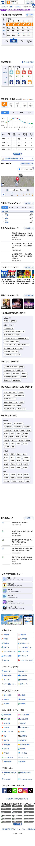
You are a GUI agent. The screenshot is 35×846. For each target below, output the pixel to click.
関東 (11, 6)
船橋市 (22, 430)
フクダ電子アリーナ (23, 345)
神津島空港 (16, 373)
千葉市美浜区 (8, 430)
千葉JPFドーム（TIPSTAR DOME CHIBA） (16, 338)
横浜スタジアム (8, 395)
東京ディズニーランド (10, 392)
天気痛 (5, 77)
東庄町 (19, 460)
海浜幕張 (13, 321)
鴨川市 (26, 474)
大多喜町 (14, 481)
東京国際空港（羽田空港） (11, 377)
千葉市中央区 (8, 423)
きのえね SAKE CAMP (11, 341)
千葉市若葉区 (17, 427)
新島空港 (24, 373)
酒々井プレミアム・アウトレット (13, 348)
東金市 (19, 454)
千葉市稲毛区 (8, 427)
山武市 (19, 457)
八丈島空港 (20, 370)
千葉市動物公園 (8, 328)
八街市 (6, 443)
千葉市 (6, 321)
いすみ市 (6, 481)
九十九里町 (26, 460)
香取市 (12, 457)
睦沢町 (26, 464)
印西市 (12, 443)
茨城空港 (23, 377)
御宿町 (21, 481)
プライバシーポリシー (20, 829)
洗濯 (5, 82)
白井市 (19, 443)
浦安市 (21, 440)
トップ (3, 6)
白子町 (12, 467)
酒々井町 (6, 447)
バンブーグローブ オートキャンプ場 (14, 331)
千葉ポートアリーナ (9, 345)
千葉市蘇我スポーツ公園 (11, 351)
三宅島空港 (7, 373)
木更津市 (13, 474)
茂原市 (12, 454)
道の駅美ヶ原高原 (9, 409)
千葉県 (18, 6)
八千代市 (24, 437)
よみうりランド (21, 409)
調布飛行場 (7, 380)
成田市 (12, 433)
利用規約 (10, 829)
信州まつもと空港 (9, 370)
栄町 (13, 447)
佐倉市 (19, 433)
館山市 (6, 474)
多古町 (12, 460)
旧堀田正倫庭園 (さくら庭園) (12, 335)
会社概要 (4, 829)
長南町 (25, 467)
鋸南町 (27, 481)
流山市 (17, 437)
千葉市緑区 (27, 427)
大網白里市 (26, 457)
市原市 (11, 437)
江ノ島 (22, 402)
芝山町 (6, 464)
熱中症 (5, 72)
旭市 (24, 454)
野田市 (6, 433)
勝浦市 (20, 474)
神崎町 (6, 460)
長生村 (6, 467)
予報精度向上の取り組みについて (17, 799)
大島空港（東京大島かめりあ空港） (14, 367)
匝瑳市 (6, 457)
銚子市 (6, 454)
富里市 (25, 443)
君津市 (6, 478)
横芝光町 (13, 464)
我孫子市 (6, 440)
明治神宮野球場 (19, 395)
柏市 (5, 437)
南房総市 (26, 478)
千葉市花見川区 (18, 423)
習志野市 (25, 433)
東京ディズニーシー (9, 399)
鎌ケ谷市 (14, 440)
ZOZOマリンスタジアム (10, 402)
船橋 (6, 222)
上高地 (21, 392)
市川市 (16, 430)
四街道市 (28, 440)
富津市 (12, 478)
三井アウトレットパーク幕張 (12, 354)
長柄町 (19, 467)
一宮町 (20, 464)
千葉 (6, 215)
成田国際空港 (16, 380)
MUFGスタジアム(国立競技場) (12, 405)
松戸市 (29, 430)
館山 (6, 218)
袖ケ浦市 (19, 478)
